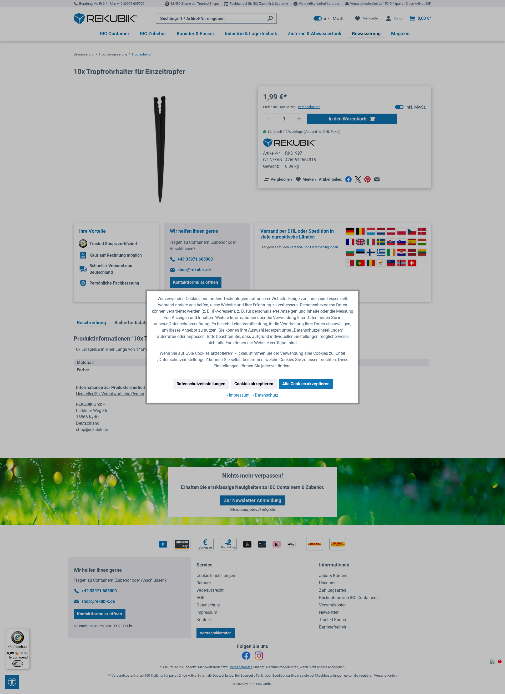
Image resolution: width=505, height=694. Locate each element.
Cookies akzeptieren (253, 383)
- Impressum (239, 395)
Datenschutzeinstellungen (200, 383)
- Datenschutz (265, 395)
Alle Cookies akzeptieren (306, 383)
